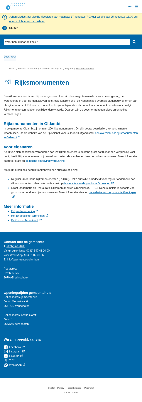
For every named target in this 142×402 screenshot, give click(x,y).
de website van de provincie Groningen (88, 183)
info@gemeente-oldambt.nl (23, 259)
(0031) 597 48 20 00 (38, 250)
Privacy (60, 388)
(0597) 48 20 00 (15, 246)
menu (130, 6)
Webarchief (89, 388)
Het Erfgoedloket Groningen (29, 215)
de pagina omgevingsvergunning (45, 160)
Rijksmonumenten (85, 68)
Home (12, 68)
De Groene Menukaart (26, 220)
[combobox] (67, 42)
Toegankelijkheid (74, 388)
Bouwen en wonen (27, 68)
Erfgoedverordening (24, 211)
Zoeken (134, 41)
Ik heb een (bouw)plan (51, 68)
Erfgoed (69, 68)
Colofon (51, 388)
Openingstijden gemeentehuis (27, 293)
